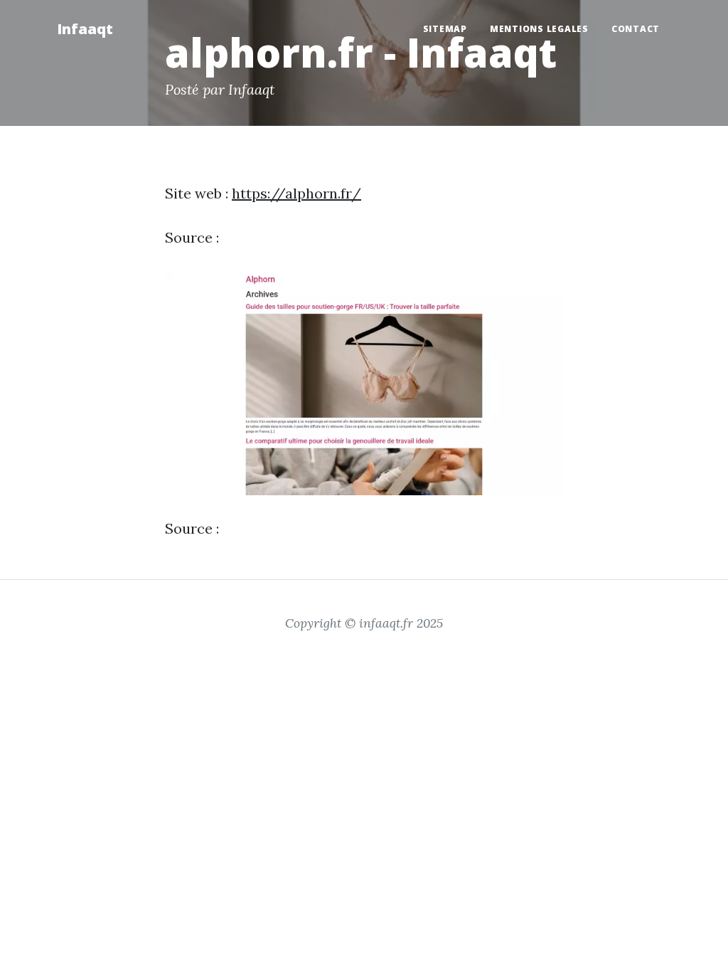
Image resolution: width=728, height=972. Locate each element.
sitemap (445, 29)
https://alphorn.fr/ (296, 193)
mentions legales (539, 29)
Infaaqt (85, 28)
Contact (635, 29)
